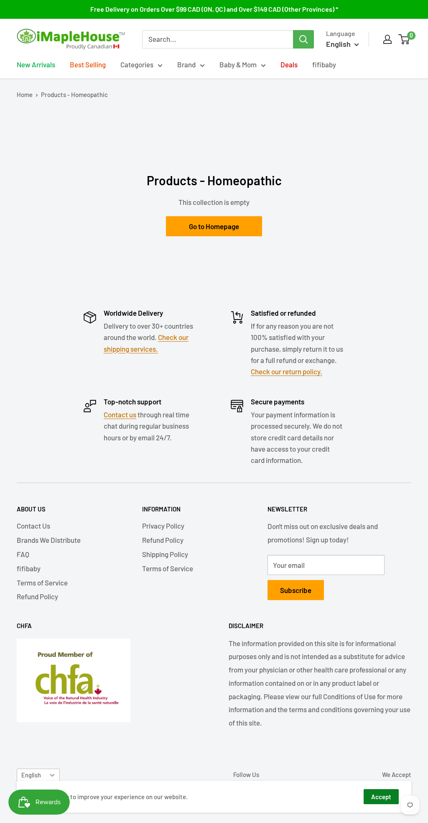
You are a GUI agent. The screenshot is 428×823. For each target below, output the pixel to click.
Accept (381, 796)
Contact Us (33, 525)
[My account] (387, 39)
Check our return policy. (286, 371)
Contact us (120, 414)
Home (25, 94)
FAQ (23, 554)
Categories (136, 64)
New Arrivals (36, 64)
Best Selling (88, 64)
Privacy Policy (163, 525)
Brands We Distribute (49, 540)
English (31, 775)
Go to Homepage (214, 226)
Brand (186, 64)
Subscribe (295, 590)
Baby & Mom (238, 64)
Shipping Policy (165, 554)
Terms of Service (42, 582)
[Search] (303, 39)
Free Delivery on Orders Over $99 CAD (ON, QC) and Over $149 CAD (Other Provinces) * (214, 9)
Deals (289, 64)
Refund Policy (37, 596)
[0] (404, 39)
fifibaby (324, 64)
